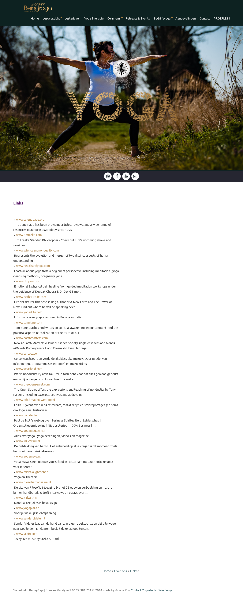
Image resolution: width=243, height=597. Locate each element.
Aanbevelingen (185, 18)
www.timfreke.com (29, 235)
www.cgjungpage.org (30, 220)
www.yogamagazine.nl (31, 431)
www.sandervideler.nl (30, 518)
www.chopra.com (27, 281)
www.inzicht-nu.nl (28, 441)
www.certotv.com (27, 354)
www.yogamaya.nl (28, 456)
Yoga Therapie (94, 18)
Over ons (120, 571)
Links (133, 571)
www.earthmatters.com (32, 338)
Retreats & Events (137, 18)
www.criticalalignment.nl (32, 472)
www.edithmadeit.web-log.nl (35, 400)
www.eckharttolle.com (31, 297)
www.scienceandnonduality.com (37, 250)
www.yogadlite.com (29, 312)
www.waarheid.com (29, 369)
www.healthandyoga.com (33, 266)
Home (35, 18)
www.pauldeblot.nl (28, 415)
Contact (205, 18)
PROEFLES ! (222, 18)
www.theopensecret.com (33, 384)
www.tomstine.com (29, 323)
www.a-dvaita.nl (26, 498)
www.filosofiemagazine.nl (33, 482)
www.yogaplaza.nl (28, 508)
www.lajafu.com (26, 534)
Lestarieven (72, 18)
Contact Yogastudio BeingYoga (151, 590)
